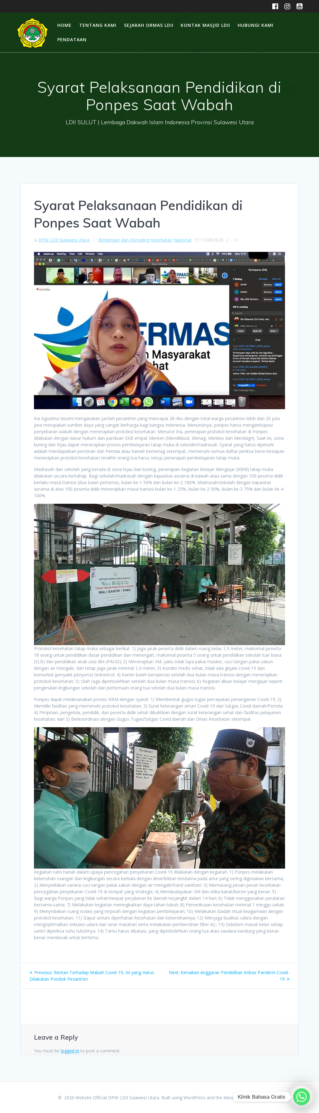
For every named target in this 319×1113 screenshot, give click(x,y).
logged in (70, 1051)
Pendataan (72, 39)
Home (64, 25)
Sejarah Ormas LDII (149, 25)
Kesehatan (161, 240)
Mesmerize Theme (242, 1098)
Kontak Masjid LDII (205, 25)
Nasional (182, 240)
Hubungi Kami (256, 25)
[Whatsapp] (301, 1096)
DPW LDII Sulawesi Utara (63, 240)
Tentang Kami (98, 25)
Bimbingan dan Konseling (124, 240)
